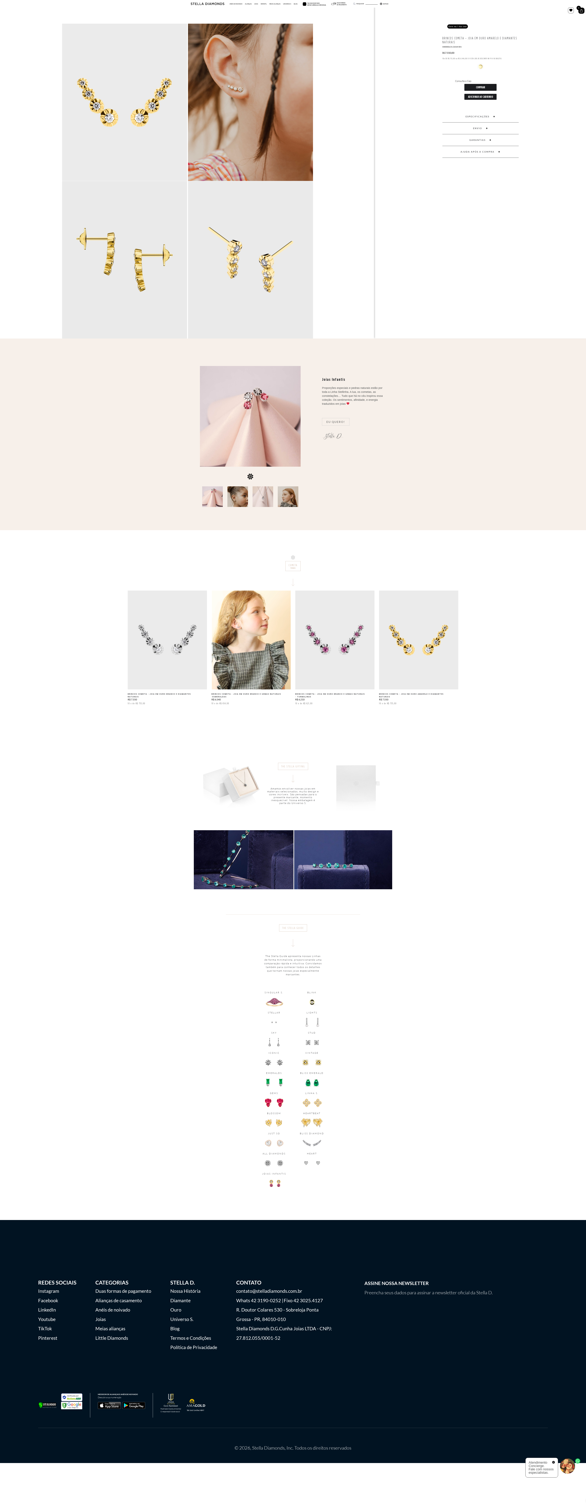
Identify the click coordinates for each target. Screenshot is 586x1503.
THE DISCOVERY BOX (313, 3)
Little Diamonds (111, 1338)
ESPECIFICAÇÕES (477, 116)
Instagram (48, 1291)
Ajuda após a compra (477, 151)
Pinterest (47, 1338)
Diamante (180, 1300)
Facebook (48, 1300)
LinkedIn (47, 1310)
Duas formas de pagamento (123, 1291)
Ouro (175, 1310)
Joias (100, 1319)
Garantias (477, 140)
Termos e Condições (190, 1338)
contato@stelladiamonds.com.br (269, 1291)
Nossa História (185, 1291)
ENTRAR (385, 4)
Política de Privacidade (193, 1347)
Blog (175, 1328)
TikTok (45, 1328)
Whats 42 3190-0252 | (259, 1300)
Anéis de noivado (112, 1310)
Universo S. (182, 1319)
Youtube (47, 1319)
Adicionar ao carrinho (480, 97)
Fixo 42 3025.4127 (303, 1300)
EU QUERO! (335, 422)
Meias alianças (110, 1328)
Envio (477, 128)
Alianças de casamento (118, 1300)
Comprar (480, 87)
